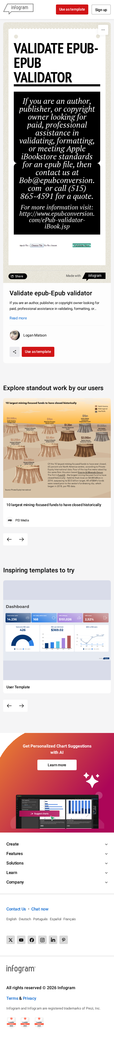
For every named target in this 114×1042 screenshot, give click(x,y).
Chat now (40, 909)
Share (19, 276)
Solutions (14, 863)
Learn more (57, 765)
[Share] (15, 352)
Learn (11, 872)
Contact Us (16, 909)
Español (55, 919)
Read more (18, 318)
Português (40, 919)
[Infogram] (18, 9)
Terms (12, 998)
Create (12, 844)
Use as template (72, 9)
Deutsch (25, 919)
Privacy (29, 998)
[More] (103, 30)
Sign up (101, 10)
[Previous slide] (9, 539)
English (11, 919)
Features (14, 853)
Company (15, 882)
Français (69, 919)
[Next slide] (21, 539)
